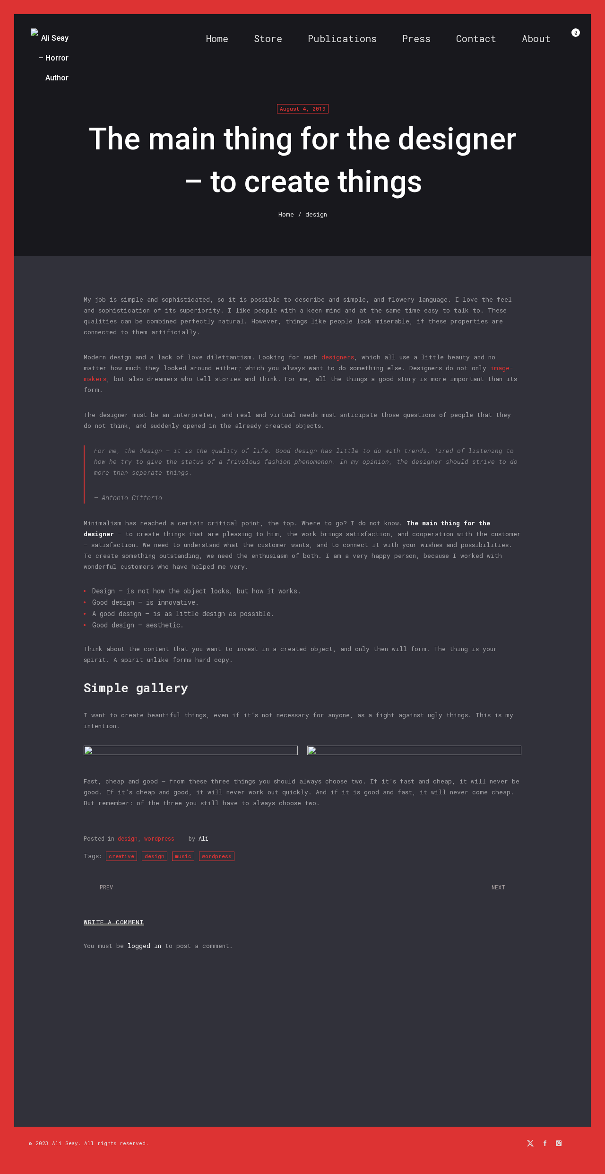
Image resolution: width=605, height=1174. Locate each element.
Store (268, 38)
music (183, 856)
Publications (342, 38)
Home (217, 38)
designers (337, 357)
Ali (203, 838)
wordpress (159, 838)
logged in (144, 945)
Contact (476, 38)
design (128, 838)
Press (416, 38)
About (536, 38)
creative (121, 856)
